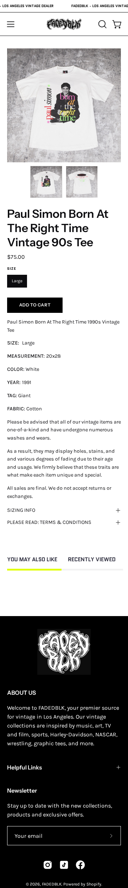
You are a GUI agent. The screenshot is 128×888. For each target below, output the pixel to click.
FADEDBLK (52, 884)
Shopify (93, 884)
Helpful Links (24, 767)
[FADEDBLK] (64, 24)
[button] (102, 24)
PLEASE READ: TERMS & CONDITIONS (49, 522)
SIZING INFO (21, 510)
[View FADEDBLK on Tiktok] (64, 865)
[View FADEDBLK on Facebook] (80, 865)
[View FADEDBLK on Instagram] (47, 865)
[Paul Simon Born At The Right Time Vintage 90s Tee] (46, 182)
